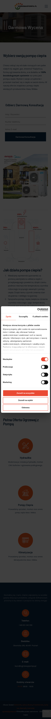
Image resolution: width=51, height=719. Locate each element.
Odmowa (25, 407)
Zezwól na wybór (25, 400)
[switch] (44, 367)
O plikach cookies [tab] (40, 316)
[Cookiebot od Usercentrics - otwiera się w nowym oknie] (37, 309)
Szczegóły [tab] (23, 316)
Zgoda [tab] (8, 316)
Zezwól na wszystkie (25, 393)
